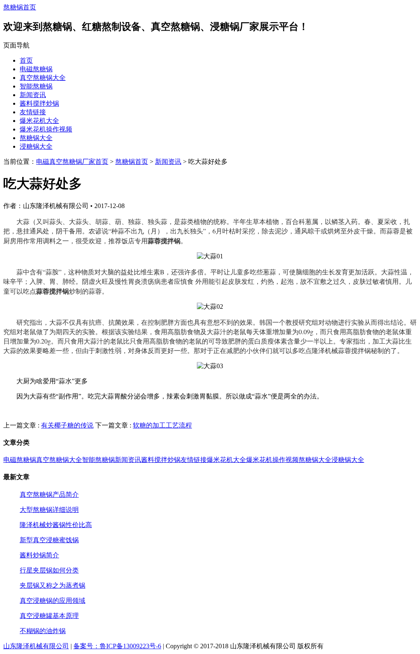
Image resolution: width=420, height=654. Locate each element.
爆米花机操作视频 (46, 129)
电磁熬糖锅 (36, 69)
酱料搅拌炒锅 (39, 103)
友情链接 (33, 112)
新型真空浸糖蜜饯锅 (49, 539)
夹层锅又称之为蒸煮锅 (52, 585)
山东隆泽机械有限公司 (36, 646)
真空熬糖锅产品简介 (49, 494)
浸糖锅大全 (36, 146)
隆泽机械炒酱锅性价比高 (56, 524)
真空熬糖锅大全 (43, 77)
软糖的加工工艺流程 (162, 425)
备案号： (86, 646)
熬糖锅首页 (19, 7)
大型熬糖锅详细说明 (49, 509)
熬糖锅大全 (36, 137)
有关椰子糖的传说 (67, 425)
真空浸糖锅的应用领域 (52, 600)
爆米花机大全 (39, 120)
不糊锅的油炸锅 (43, 630)
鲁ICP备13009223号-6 (130, 646)
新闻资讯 (33, 94)
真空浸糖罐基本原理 (49, 615)
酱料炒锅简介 (39, 555)
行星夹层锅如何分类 (49, 570)
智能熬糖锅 (36, 86)
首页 (26, 60)
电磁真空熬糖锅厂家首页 (72, 161)
